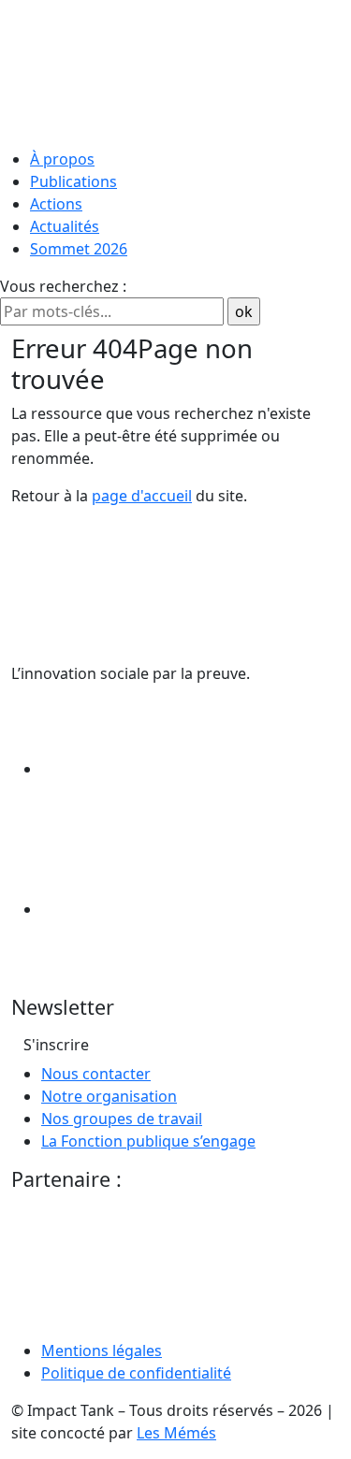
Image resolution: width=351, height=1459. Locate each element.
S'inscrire (56, 1044)
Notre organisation (109, 1096)
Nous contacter (96, 1073)
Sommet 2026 (78, 248)
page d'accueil (142, 495)
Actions (56, 204)
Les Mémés (176, 1433)
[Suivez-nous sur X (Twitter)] (181, 909)
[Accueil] (175, 70)
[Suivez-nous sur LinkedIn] (181, 768)
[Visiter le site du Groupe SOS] (151, 1267)
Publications (73, 181)
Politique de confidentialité (136, 1373)
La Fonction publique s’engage (148, 1141)
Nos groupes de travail (121, 1118)
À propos (62, 159)
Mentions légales (101, 1350)
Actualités (64, 226)
